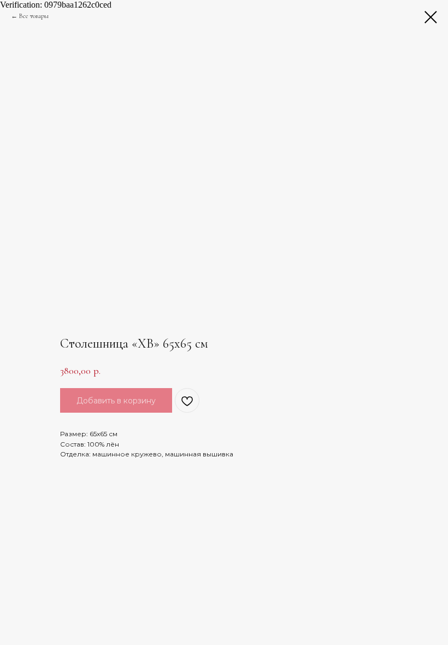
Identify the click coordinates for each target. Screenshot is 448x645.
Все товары (34, 16)
